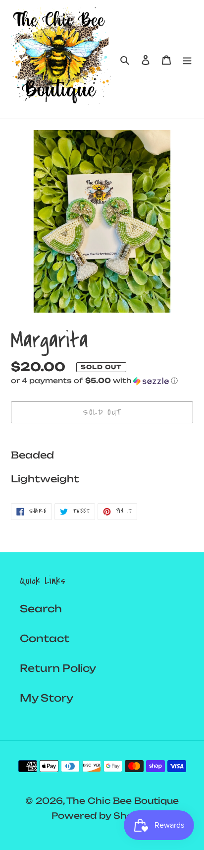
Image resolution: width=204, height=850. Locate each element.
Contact (44, 638)
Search (41, 608)
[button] (94, 381)
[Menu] (187, 59)
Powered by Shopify (102, 815)
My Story (46, 698)
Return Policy (58, 668)
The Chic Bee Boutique (122, 800)
